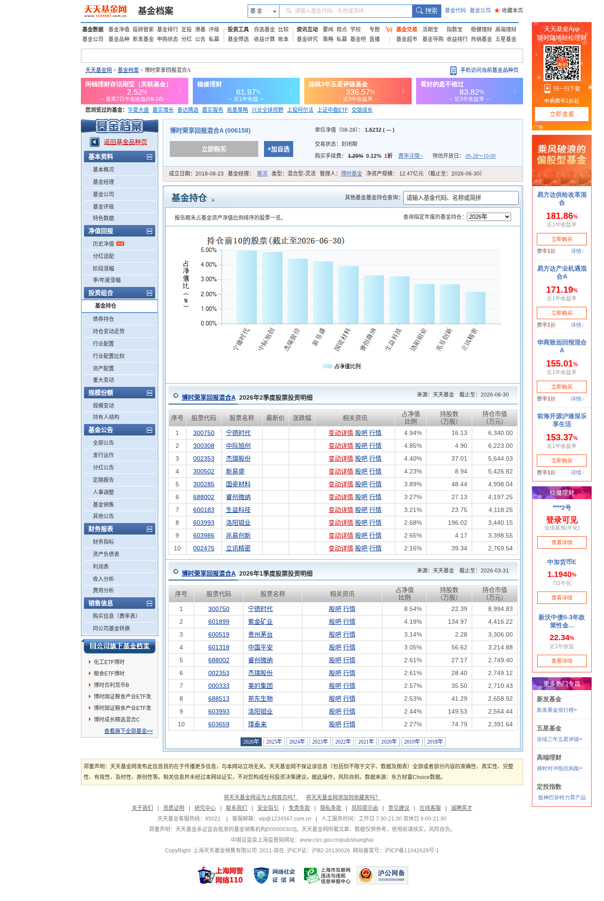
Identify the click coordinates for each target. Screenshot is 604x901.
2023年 (320, 742)
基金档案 (155, 11)
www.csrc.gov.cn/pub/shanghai (337, 840)
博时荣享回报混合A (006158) (210, 130)
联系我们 (236, 808)
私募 (214, 39)
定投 (186, 30)
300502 (203, 471)
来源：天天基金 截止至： (460, 395)
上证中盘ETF (332, 110)
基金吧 (358, 39)
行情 (375, 432)
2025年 (274, 742)
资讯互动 (307, 30)
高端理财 (505, 30)
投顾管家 (143, 30)
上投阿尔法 (300, 110)
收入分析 (103, 579)
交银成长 (362, 110)
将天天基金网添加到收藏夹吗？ (343, 797)
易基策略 (237, 110)
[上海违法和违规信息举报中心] (327, 875)
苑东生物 (260, 698)
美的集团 (260, 685)
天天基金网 (98, 70)
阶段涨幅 (103, 269)
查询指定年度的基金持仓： (435, 217)
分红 (186, 39)
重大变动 (103, 380)
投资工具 (238, 30)
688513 (218, 698)
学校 (355, 30)
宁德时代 (238, 432)
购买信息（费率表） (117, 616)
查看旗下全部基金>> (128, 731)
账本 (283, 39)
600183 (203, 509)
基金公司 (480, 11)
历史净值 (103, 244)
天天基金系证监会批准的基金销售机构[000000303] (236, 829)
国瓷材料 (238, 484)
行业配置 (103, 344)
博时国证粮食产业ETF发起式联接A (122, 709)
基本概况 (103, 170)
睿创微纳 (238, 496)
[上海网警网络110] (220, 875)
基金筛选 (238, 39)
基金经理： (248, 174)
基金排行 (167, 30)
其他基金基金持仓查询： (374, 198)
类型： (293, 174)
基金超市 (406, 39)
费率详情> (410, 156)
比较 (283, 30)
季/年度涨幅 (107, 280)
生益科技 (238, 509)
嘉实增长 (163, 110)
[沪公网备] (382, 875)
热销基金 (481, 39)
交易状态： (337, 144)
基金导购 (432, 39)
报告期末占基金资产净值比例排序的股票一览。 (230, 218)
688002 (203, 496)
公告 (200, 39)
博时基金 (351, 174)
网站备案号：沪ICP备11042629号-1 (396, 851)
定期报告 (103, 480)
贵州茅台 (260, 634)
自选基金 (264, 30)
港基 (200, 30)
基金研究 (307, 39)
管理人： (341, 174)
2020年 (389, 742)
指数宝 (455, 30)
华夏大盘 (138, 110)
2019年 (412, 742)
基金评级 (103, 207)
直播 (374, 39)
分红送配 (103, 256)
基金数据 (92, 30)
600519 (218, 634)
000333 (218, 685)
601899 (218, 621)
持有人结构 (106, 417)
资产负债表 (106, 554)
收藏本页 (508, 11)
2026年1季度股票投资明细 (247, 573)
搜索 (426, 11)
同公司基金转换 (111, 629)
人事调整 (103, 492)
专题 (374, 30)
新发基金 (143, 39)
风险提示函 (365, 808)
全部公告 (103, 443)
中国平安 (260, 647)
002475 (203, 548)
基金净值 (119, 30)
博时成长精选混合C (117, 720)
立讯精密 (238, 548)
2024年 (297, 742)
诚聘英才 (461, 808)
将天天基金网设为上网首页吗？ (261, 797)
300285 (203, 484)
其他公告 (103, 516)
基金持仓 (105, 306)
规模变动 (103, 406)
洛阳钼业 (238, 522)
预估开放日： (464, 156)
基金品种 (119, 39)
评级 (214, 30)
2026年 (251, 742)
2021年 (366, 742)
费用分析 (103, 591)
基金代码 (455, 11)
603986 (203, 535)
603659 (218, 724)
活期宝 (430, 30)
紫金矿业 (260, 621)
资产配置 (103, 369)
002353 (203, 458)
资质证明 (173, 808)
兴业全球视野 (267, 110)
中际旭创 (238, 445)
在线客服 (430, 808)
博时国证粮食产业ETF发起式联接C (122, 698)
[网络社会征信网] (274, 875)
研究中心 (205, 808)
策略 (328, 39)
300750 (203, 432)
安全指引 (268, 808)
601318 (218, 647)
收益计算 (264, 39)
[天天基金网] (106, 11)
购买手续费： (369, 156)
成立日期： (196, 174)
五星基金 (505, 39)
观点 (341, 30)
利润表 (101, 567)
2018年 (435, 742)
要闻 (328, 30)
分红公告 (103, 468)
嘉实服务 (212, 110)
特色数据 (103, 218)
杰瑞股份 (238, 458)
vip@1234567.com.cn (285, 819)
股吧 (361, 432)
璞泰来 (257, 724)
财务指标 (103, 542)
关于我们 (142, 808)
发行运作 (103, 455)
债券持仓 (103, 319)
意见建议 (398, 808)
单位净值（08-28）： (354, 130)
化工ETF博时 (109, 662)
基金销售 (103, 505)
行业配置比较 (109, 356)
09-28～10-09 (481, 156)
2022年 (343, 742)
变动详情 (341, 432)
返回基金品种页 (125, 141)
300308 (203, 445)
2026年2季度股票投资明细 (247, 397)
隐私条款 (330, 808)
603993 (203, 522)
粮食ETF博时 (109, 674)
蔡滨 (262, 174)
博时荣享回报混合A (209, 397)
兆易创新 (238, 535)
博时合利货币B (111, 685)
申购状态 (167, 39)
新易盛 (235, 471)
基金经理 (103, 182)
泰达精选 (188, 110)
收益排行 (457, 39)
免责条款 (299, 808)
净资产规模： (425, 174)
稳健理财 (481, 30)
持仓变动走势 (109, 331)
